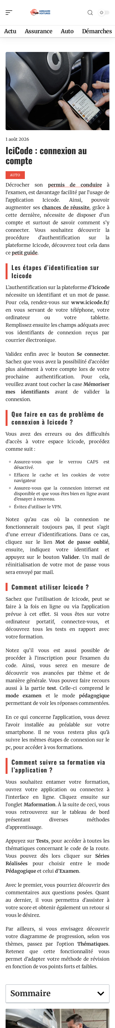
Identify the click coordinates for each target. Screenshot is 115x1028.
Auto (15, 175)
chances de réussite (66, 207)
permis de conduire (75, 185)
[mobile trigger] (10, 12)
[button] (101, 994)
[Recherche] (90, 12)
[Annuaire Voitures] (40, 12)
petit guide (24, 253)
